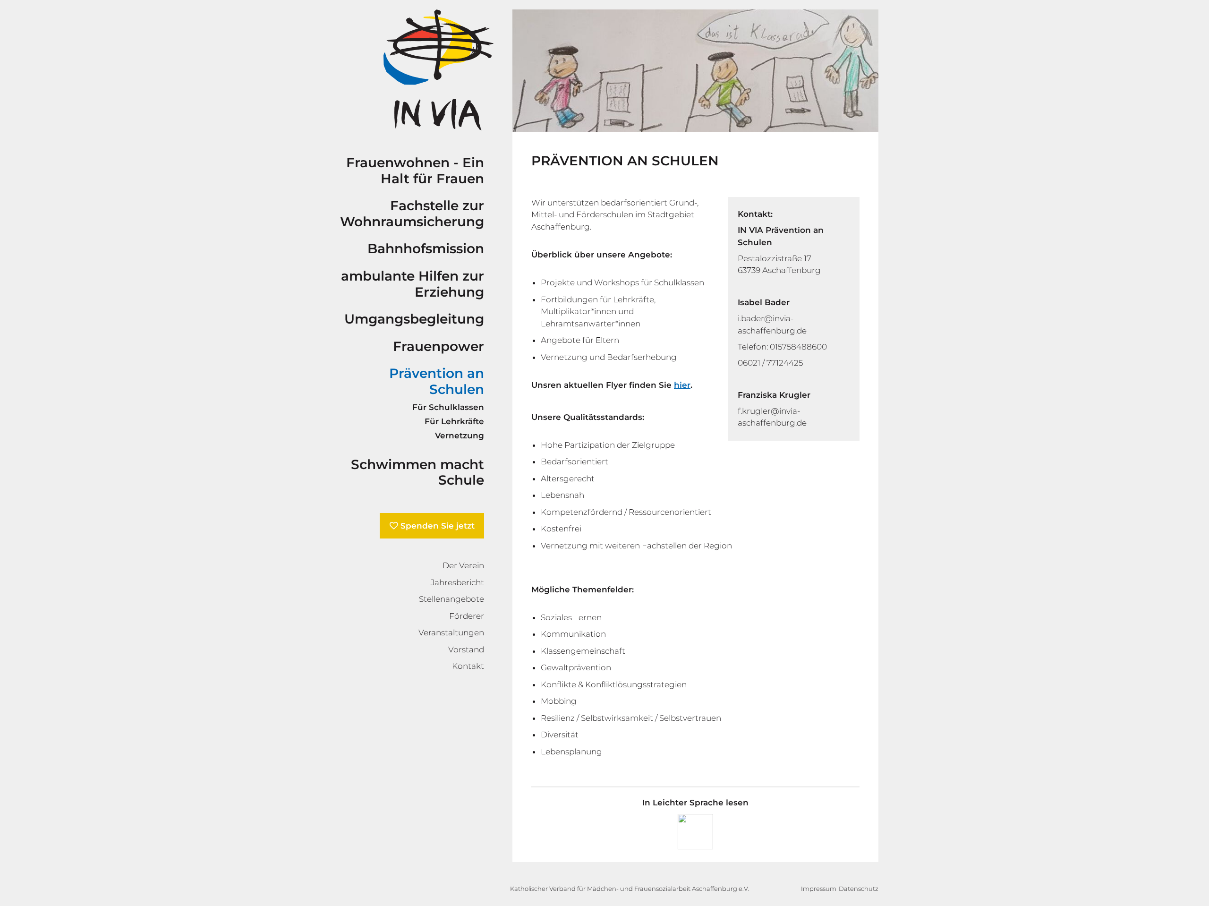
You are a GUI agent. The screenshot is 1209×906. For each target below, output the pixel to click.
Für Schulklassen (448, 407)
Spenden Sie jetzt (437, 525)
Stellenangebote (451, 599)
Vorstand (466, 649)
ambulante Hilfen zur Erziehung (412, 284)
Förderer (466, 616)
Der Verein (463, 565)
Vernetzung (459, 435)
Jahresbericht (457, 582)
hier (682, 385)
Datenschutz (858, 888)
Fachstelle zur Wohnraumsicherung (412, 213)
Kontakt (468, 666)
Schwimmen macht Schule (417, 472)
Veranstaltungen (451, 632)
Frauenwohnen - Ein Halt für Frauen (415, 170)
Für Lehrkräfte (454, 421)
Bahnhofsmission (425, 248)
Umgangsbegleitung (414, 319)
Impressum (818, 888)
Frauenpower (438, 346)
